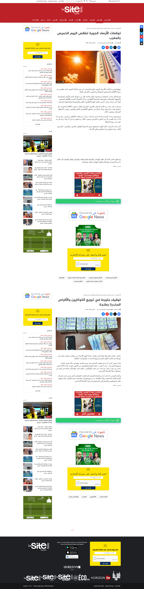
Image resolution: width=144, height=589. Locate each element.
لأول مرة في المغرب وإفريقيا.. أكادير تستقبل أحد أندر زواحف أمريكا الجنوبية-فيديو (43, 177)
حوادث (77, 20)
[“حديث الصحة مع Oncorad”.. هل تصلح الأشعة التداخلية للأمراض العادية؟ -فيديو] (27, 192)
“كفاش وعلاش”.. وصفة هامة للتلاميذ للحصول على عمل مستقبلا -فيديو (43, 162)
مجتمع (98, 20)
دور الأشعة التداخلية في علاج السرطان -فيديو (44, 206)
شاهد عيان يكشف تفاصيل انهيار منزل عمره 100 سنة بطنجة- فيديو (43, 183)
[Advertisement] (88, 144)
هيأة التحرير (117, 586)
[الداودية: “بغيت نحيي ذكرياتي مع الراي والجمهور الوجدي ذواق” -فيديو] (27, 170)
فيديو (54, 20)
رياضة (70, 20)
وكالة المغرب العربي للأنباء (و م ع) (105, 43)
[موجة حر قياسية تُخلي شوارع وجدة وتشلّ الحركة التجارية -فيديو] (27, 200)
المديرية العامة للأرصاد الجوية (76, 278)
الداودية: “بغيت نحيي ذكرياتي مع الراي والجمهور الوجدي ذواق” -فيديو (43, 168)
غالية (48, 20)
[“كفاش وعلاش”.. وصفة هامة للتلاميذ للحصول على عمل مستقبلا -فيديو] (27, 162)
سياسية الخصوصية (109, 586)
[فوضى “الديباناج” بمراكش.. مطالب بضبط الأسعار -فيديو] (27, 215)
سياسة (92, 20)
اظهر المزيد (37, 124)
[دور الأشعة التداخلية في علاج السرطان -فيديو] (27, 207)
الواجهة (61, 278)
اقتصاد (85, 20)
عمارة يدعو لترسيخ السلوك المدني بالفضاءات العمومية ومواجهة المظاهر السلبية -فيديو (43, 221)
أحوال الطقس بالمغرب (95, 278)
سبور (42, 20)
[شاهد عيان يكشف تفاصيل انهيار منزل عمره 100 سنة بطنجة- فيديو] (27, 185)
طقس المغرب (78, 281)
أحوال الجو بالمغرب (110, 278)
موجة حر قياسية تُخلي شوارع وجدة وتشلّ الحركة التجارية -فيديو (43, 198)
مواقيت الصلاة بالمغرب (99, 586)
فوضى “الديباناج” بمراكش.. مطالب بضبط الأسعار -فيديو (43, 213)
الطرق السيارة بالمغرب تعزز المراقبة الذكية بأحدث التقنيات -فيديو (38, 155)
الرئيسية (106, 20)
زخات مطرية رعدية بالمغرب (93, 281)
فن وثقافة (62, 20)
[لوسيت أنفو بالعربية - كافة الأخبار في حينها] (72, 10)
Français (34, 20)
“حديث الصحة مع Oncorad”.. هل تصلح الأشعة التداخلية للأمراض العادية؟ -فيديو (44, 191)
